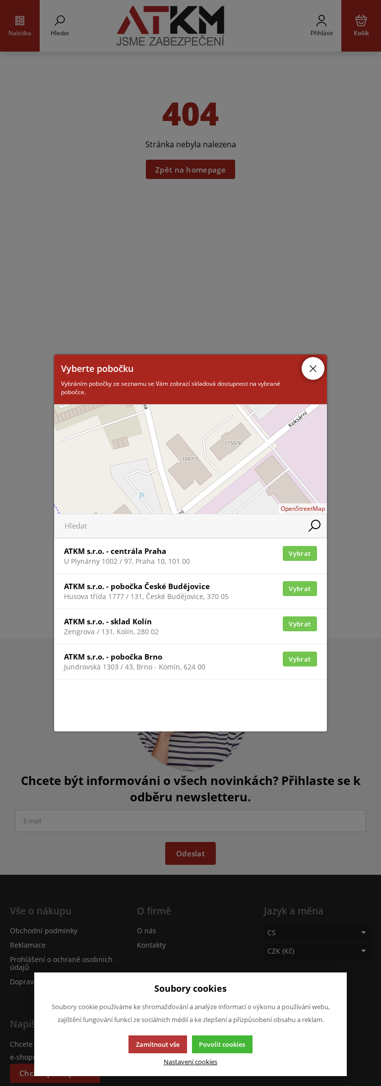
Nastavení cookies (190, 1062)
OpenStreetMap (303, 508)
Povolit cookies (222, 1044)
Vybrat (300, 553)
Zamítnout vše (158, 1044)
